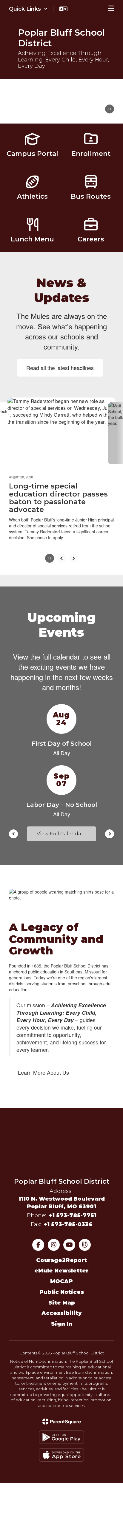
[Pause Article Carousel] (49, 553)
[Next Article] (73, 552)
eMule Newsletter (61, 1265)
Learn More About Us (43, 1067)
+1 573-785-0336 (68, 1219)
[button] (28, 9)
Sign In (61, 1318)
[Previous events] (13, 828)
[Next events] (109, 828)
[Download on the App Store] (61, 1449)
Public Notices (61, 1286)
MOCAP (61, 1276)
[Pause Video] (109, 110)
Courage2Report (61, 1255)
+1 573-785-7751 (72, 1210)
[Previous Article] (61, 552)
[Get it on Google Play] (61, 1431)
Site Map (61, 1297)
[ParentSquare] (61, 1416)
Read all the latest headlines (60, 367)
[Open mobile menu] (111, 9)
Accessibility (61, 1308)
